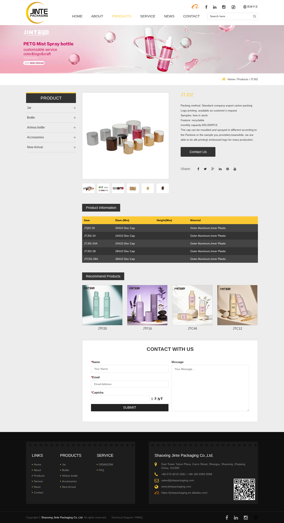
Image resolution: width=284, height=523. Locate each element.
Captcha (97, 392)
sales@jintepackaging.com (177, 480)
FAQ (101, 470)
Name (95, 362)
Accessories (35, 137)
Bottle (31, 117)
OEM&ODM (106, 464)
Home (77, 16)
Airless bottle (36, 127)
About (97, 16)
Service (147, 16)
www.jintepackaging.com (176, 486)
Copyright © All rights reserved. (66, 517)
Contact (191, 16)
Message (178, 362)
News (169, 16)
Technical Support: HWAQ (127, 517)
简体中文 (252, 6)
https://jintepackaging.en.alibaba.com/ (184, 492)
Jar (29, 107)
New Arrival (35, 147)
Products (121, 16)
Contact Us (198, 152)
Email (95, 377)
